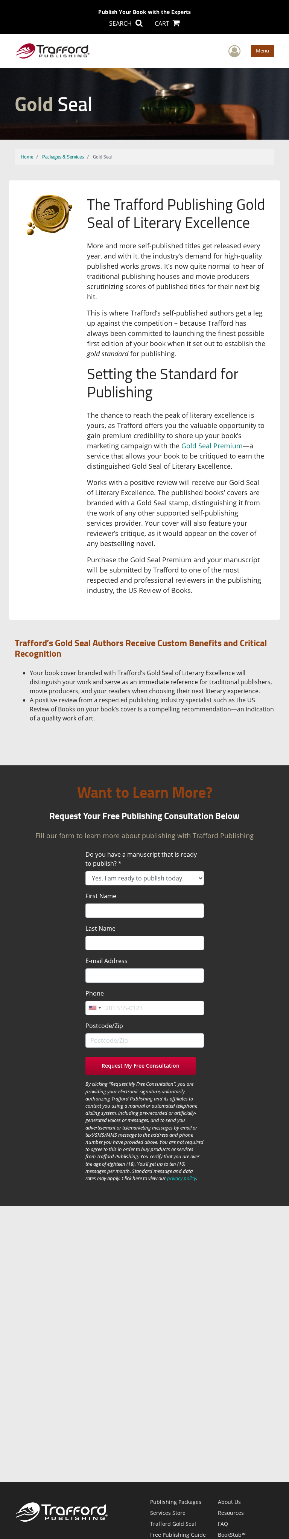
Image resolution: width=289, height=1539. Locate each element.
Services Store (168, 1512)
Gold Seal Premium (212, 445)
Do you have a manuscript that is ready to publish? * (141, 859)
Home (27, 156)
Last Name (100, 928)
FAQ (223, 1523)
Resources (231, 1512)
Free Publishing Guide (178, 1534)
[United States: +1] (94, 1008)
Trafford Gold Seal (173, 1523)
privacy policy (181, 1178)
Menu (262, 50)
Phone (94, 993)
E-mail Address (106, 961)
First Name (100, 896)
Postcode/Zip (104, 1026)
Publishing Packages (175, 1501)
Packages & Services (63, 156)
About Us (229, 1501)
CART (163, 23)
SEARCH (121, 23)
